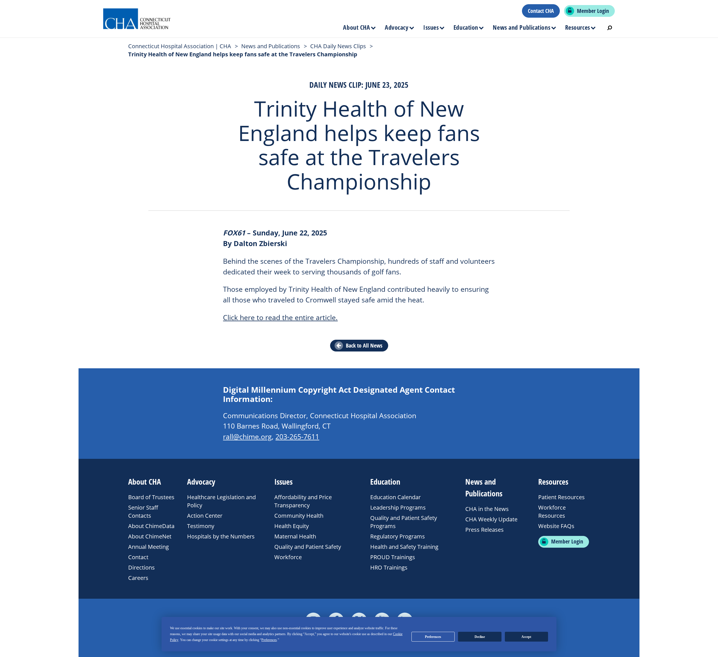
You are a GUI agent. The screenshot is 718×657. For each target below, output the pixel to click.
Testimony (200, 525)
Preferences (433, 637)
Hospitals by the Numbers (221, 536)
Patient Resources (561, 497)
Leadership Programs (398, 507)
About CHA (356, 27)
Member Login (593, 11)
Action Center (204, 515)
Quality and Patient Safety (307, 546)
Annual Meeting (148, 546)
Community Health (298, 515)
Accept (526, 637)
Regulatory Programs (397, 536)
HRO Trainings (389, 567)
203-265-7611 (297, 436)
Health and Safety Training (404, 546)
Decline (480, 637)
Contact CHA (541, 11)
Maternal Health (295, 536)
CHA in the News (487, 508)
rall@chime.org (247, 436)
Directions (141, 567)
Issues (431, 27)
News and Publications (521, 27)
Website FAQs (556, 525)
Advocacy (396, 27)
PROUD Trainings (392, 557)
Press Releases (484, 529)
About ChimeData (151, 525)
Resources (577, 27)
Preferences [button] (269, 640)
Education (466, 27)
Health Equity (291, 525)
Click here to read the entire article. (280, 317)
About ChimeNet (149, 536)
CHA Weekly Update (491, 519)
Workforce (288, 557)
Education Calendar (395, 497)
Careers (138, 577)
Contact (138, 557)
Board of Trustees (151, 497)
